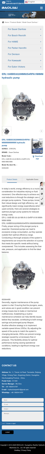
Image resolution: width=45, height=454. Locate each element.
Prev (3, 131)
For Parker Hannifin (17, 47)
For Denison (14, 54)
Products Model (15, 22)
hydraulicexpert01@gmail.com (16, 3)
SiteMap (17, 450)
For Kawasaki (14, 60)
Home (7, 22)
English (31, 2)
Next (41, 131)
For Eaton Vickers (16, 66)
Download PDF (39, 157)
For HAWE (13, 41)
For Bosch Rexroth (17, 35)
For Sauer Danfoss (17, 29)
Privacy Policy (26, 450)
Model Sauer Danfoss (29, 22)
